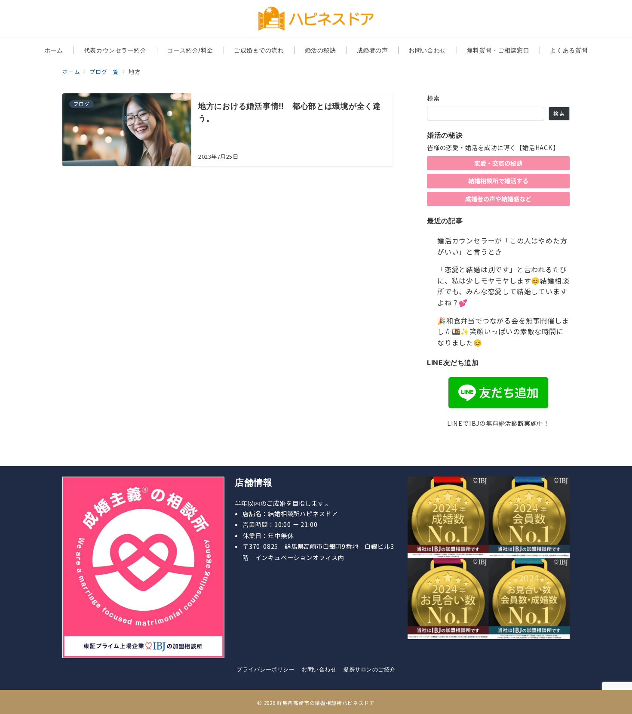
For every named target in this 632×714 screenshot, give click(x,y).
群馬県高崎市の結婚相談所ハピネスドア (326, 702)
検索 (433, 98)
